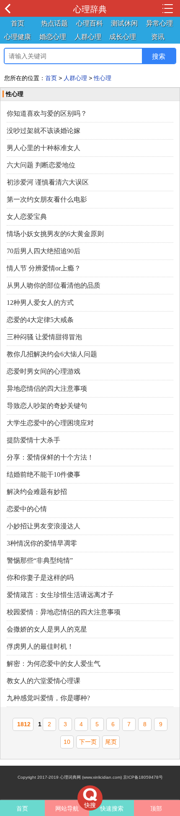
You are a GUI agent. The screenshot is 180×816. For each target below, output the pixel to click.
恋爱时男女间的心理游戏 (43, 371)
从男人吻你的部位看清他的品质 (53, 285)
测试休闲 (124, 23)
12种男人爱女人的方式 (40, 302)
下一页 (88, 741)
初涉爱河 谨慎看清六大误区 (48, 182)
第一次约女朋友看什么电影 (47, 199)
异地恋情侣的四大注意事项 (47, 388)
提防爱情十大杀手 (33, 440)
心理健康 (17, 36)
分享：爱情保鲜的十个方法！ (50, 457)
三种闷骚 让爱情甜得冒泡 (44, 336)
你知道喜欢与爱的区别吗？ (47, 113)
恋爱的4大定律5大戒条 (40, 319)
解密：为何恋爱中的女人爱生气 (53, 663)
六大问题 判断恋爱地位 (41, 165)
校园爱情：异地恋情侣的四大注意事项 (64, 612)
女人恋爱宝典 (27, 216)
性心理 (102, 78)
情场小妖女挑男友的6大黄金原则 (55, 233)
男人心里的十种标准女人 (43, 147)
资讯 (158, 36)
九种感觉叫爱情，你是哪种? (48, 698)
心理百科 (89, 23)
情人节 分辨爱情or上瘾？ (44, 268)
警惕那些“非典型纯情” (40, 560)
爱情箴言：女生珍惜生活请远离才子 (60, 594)
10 (67, 741)
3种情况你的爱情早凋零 (42, 543)
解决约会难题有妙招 (37, 491)
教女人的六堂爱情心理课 (43, 680)
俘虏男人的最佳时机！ (40, 646)
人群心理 (88, 36)
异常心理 (159, 23)
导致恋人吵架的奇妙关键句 (47, 405)
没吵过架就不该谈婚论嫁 (43, 130)
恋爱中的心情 (27, 508)
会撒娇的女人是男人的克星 (47, 629)
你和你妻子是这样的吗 (40, 577)
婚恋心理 (52, 36)
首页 (17, 23)
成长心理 (122, 36)
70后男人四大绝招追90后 (43, 251)
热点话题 (54, 23)
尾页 (111, 741)
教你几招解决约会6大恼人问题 (52, 354)
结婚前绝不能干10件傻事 (43, 474)
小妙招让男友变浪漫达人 (43, 526)
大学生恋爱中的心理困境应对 (50, 422)
